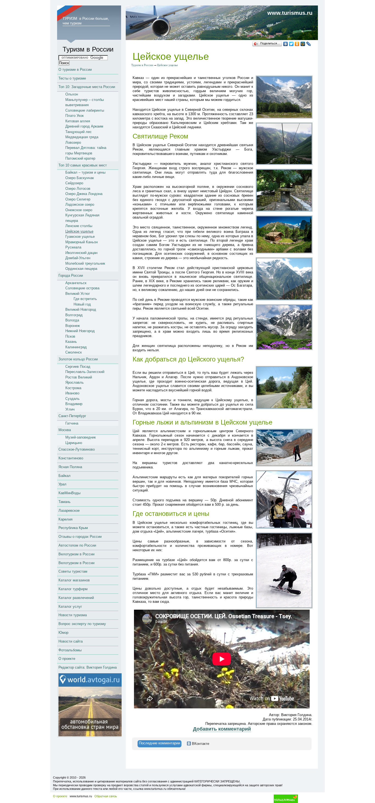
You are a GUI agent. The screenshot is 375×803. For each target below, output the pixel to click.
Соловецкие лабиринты (84, 110)
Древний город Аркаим (84, 126)
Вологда (72, 320)
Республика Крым (73, 528)
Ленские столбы (78, 226)
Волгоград (74, 315)
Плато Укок (74, 116)
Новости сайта (70, 641)
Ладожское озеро (79, 204)
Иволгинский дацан (81, 253)
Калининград (76, 347)
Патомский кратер (80, 158)
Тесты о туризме (72, 78)
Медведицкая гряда (81, 137)
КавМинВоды (69, 493)
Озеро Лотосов (77, 188)
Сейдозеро (74, 183)
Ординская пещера (81, 269)
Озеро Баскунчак (79, 178)
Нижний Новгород (80, 331)
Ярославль (74, 382)
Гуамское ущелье (80, 236)
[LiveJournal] (309, 43)
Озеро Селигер (77, 199)
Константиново (70, 458)
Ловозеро (73, 142)
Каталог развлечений (76, 598)
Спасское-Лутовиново (76, 449)
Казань (71, 342)
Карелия (65, 519)
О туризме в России (75, 69)
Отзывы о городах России (80, 537)
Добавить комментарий (222, 729)
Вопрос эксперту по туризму (82, 624)
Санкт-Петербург (72, 416)
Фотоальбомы (70, 650)
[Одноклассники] (297, 43)
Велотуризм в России (76, 554)
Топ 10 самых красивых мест (82, 165)
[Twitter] (291, 43)
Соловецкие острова (82, 288)
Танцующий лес (78, 132)
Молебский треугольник (85, 263)
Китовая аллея (77, 121)
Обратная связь (105, 796)
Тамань (64, 502)
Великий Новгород (80, 309)
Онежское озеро (78, 210)
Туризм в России (142, 65)
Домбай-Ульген (77, 258)
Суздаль (72, 399)
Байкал (64, 476)
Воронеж (72, 326)
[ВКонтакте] (286, 43)
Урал (62, 484)
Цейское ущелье (79, 231)
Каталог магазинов (74, 580)
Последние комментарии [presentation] (159, 743)
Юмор (63, 632)
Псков (70, 336)
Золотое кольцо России (78, 359)
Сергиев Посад (77, 366)
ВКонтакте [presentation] (200, 744)
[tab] (159, 743)
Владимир (73, 404)
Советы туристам (72, 571)
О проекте (66, 659)
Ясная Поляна (70, 467)
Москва (64, 430)
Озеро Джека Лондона (83, 194)
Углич (70, 409)
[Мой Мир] (303, 43)
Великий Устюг (77, 294)
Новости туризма (72, 615)
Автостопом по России (77, 545)
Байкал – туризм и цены (85, 172)
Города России (70, 275)
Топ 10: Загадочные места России (86, 87)
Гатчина (71, 423)
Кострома (73, 388)
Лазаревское (69, 510)
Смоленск (73, 352)
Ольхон (71, 94)
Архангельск (75, 283)
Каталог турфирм (73, 589)
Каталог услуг (70, 606)
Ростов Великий (78, 377)
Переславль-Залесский (84, 372)
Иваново (72, 393)
